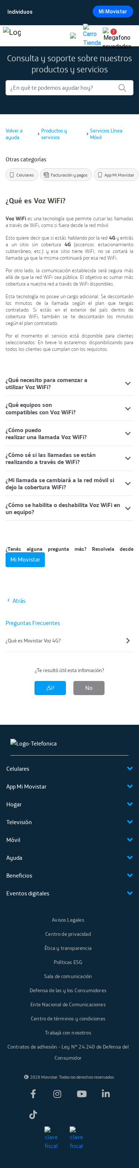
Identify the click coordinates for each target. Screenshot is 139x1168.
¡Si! (50, 687)
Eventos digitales (27, 893)
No (89, 687)
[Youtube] (81, 1094)
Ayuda (14, 857)
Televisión (19, 822)
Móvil (13, 839)
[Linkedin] (106, 1094)
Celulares (17, 768)
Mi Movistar (113, 11)
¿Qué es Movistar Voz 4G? (33, 640)
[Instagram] (57, 1094)
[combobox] (69, 12)
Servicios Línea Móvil (106, 134)
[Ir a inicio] (12, 36)
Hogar (13, 804)
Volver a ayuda (14, 134)
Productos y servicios (54, 134)
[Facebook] (33, 1094)
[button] (111, 35)
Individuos (20, 12)
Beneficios (19, 875)
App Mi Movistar (26, 786)
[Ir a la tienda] (92, 36)
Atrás (18, 600)
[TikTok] (33, 1114)
